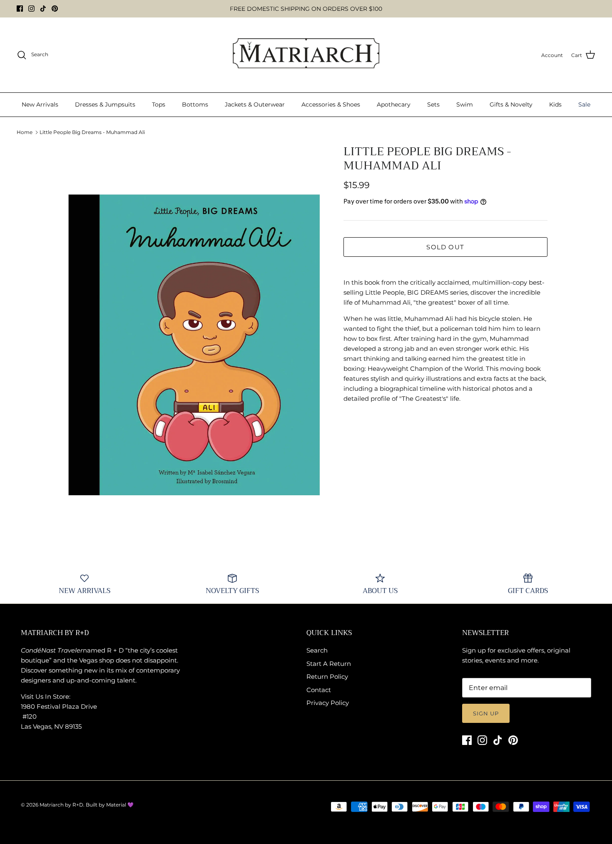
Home (24, 132)
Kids (555, 104)
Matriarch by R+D (61, 805)
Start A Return (328, 664)
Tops (158, 104)
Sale (584, 104)
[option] (195, 339)
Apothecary (393, 104)
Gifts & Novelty (511, 104)
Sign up (486, 713)
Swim (464, 104)
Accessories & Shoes (330, 104)
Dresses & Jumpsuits (105, 104)
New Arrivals (40, 104)
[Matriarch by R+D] (306, 55)
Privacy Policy (327, 703)
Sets (433, 104)
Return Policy (327, 676)
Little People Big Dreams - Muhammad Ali (92, 132)
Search (317, 650)
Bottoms (195, 104)
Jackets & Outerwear (255, 104)
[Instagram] (31, 8)
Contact (318, 690)
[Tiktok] (43, 8)
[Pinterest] (55, 8)
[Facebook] (20, 8)
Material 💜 (120, 805)
